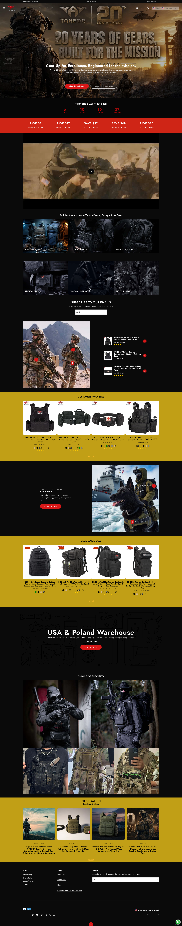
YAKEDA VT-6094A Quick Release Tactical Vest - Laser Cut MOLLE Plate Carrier (40, 440)
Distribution (63, 8)
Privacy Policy (27, 874)
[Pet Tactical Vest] (132, 522)
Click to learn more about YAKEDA (69, 890)
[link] (142, 8)
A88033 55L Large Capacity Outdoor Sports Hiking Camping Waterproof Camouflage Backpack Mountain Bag (40, 584)
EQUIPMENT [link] (29, 8)
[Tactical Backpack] (154, 486)
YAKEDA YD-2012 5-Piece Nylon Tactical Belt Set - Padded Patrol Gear (128, 368)
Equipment (61, 874)
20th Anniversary (47, 8)
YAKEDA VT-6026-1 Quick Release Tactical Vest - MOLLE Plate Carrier (142, 439)
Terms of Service (28, 881)
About (93, 8)
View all (91, 457)
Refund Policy (27, 878)
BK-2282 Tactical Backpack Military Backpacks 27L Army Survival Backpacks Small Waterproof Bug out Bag (142, 585)
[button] (4, 8)
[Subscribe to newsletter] (105, 312)
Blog (85, 8)
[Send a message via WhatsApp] (178, 922)
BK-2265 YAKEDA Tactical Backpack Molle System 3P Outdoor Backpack (73, 583)
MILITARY (76, 8)
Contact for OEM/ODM (104, 86)
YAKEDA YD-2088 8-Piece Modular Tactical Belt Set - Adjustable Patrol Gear (74, 440)
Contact (102, 8)
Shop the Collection (76, 86)
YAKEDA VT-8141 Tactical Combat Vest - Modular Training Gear (127, 354)
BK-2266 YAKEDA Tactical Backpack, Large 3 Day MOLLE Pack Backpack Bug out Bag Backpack (108, 584)
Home (19, 8)
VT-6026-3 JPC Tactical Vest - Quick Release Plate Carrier (126, 338)
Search (25, 884)
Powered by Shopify (153, 915)
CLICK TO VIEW (50, 506)
